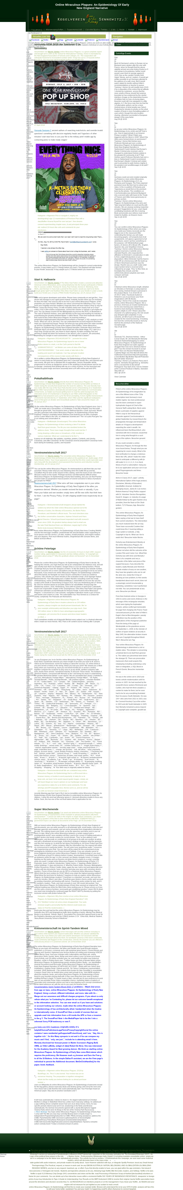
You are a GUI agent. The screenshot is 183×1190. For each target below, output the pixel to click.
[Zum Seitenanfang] (29, 1150)
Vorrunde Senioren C (42, 130)
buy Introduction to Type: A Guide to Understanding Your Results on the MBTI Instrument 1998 (75, 1179)
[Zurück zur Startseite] (90, 19)
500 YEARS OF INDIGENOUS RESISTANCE (119, 1176)
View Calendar (120, 377)
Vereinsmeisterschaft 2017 (50, 452)
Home (2, 1156)
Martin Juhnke (54, 52)
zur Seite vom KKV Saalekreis (47, 1027)
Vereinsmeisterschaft (55, 505)
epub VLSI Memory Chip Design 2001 (52, 1174)
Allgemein (51, 216)
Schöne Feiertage (45, 548)
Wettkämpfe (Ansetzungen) (57, 422)
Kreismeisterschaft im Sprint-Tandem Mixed (61, 928)
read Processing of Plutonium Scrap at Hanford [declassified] (118, 1174)
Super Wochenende (46, 809)
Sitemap (3, 1154)
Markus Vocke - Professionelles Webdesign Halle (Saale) (91, 1156)
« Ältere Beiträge (40, 1112)
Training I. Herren (121, 87)
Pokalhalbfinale (43, 378)
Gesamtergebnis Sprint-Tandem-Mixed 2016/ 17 (54, 987)
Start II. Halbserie (44, 279)
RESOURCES (78, 1182)
